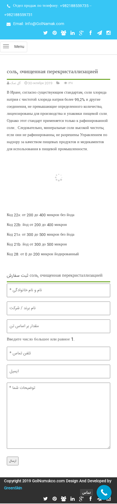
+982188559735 (74, 6)
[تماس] (104, 492)
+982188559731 (18, 15)
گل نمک (14, 83)
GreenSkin (13, 488)
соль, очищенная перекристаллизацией (52, 71)
